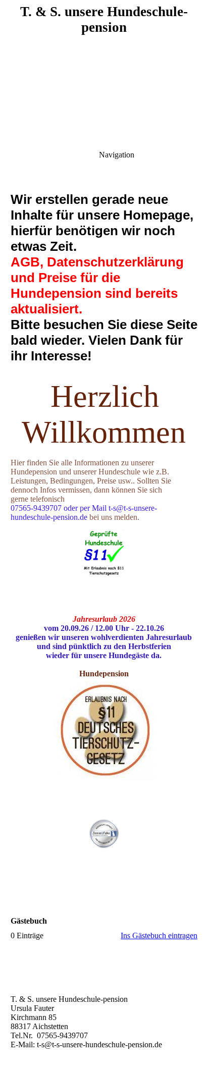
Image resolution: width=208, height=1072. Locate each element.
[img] (104, 70)
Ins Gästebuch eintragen (159, 935)
